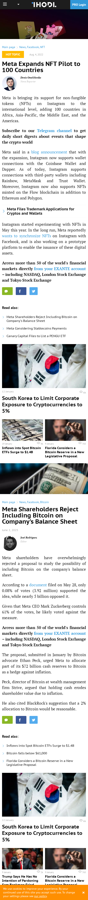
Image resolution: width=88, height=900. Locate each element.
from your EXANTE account (60, 268)
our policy (40, 896)
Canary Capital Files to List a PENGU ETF (36, 336)
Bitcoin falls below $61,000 (27, 753)
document (38, 584)
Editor (23, 541)
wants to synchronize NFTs (26, 235)
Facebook (33, 47)
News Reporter (28, 81)
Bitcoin (44, 502)
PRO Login (79, 5)
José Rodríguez (28, 537)
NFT (42, 47)
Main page (8, 47)
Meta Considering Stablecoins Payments (37, 328)
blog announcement (49, 151)
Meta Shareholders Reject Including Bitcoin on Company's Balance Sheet (42, 319)
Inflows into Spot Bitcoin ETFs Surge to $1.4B (40, 746)
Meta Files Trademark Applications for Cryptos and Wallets (40, 211)
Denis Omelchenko (30, 77)
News (22, 47)
